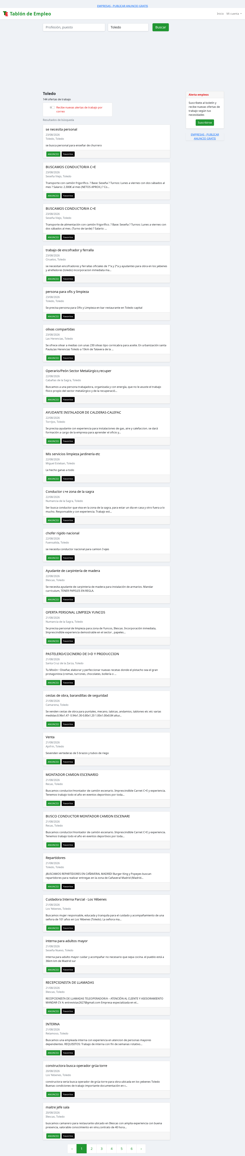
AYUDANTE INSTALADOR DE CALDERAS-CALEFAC (83, 412)
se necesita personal (61, 129)
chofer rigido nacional (62, 533)
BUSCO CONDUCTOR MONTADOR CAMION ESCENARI (88, 816)
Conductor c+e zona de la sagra (70, 491)
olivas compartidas (60, 329)
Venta (50, 737)
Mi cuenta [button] (233, 13)
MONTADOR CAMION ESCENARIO (72, 774)
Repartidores (56, 857)
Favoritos (68, 154)
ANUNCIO (53, 154)
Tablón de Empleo (30, 13)
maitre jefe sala (57, 1107)
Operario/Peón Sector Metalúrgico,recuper (78, 371)
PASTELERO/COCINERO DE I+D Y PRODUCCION (82, 654)
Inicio (220, 13)
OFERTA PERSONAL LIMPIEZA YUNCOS (75, 612)
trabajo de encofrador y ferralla (70, 250)
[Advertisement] (122, 60)
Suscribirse (205, 122)
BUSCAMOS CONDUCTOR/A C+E (71, 167)
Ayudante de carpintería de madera (73, 570)
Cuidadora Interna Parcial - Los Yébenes (76, 899)
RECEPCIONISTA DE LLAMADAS (70, 982)
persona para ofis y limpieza (67, 291)
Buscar (160, 27)
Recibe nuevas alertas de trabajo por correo (79, 109)
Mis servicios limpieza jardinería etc (73, 454)
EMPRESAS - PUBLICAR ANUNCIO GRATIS (122, 6)
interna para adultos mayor (67, 941)
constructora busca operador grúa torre (76, 1065)
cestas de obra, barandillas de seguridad (77, 695)
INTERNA (53, 1024)
